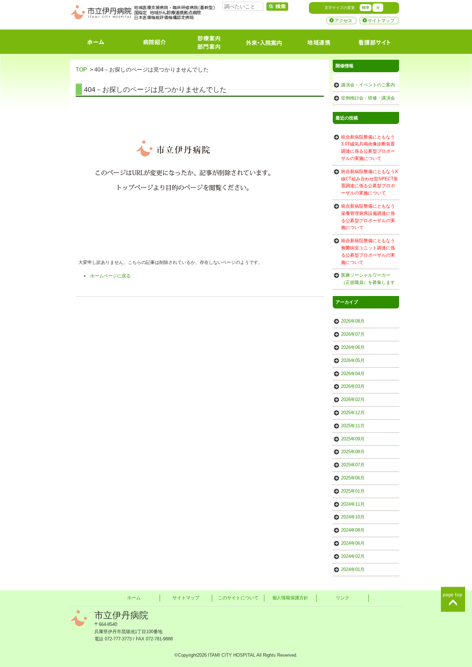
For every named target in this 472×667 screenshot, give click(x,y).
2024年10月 (353, 517)
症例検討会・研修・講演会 (368, 98)
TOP (81, 70)
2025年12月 (353, 412)
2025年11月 (353, 425)
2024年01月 (353, 569)
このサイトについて (238, 597)
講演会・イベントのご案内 (368, 84)
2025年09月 (353, 438)
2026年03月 (353, 386)
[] (277, 6)
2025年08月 (353, 451)
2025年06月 (353, 477)
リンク (342, 597)
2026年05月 (353, 360)
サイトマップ (381, 20)
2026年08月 (353, 321)
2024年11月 (353, 504)
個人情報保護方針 (290, 597)
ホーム (134, 597)
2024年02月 (353, 556)
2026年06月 (353, 347)
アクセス (343, 20)
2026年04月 (353, 373)
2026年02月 (353, 399)
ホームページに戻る (110, 275)
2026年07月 (353, 334)
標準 (365, 8)
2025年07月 (353, 464)
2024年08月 (353, 530)
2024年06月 (353, 543)
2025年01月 (353, 491)
